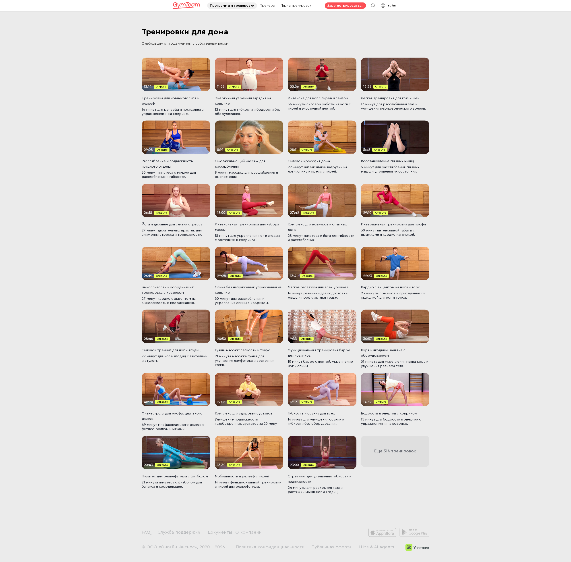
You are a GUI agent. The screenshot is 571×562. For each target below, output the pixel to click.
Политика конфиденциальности (270, 547)
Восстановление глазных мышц (387, 161)
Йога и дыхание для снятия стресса (172, 224)
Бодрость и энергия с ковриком (389, 413)
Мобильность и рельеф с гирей (242, 476)
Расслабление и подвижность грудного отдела (168, 163)
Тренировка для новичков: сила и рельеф (171, 100)
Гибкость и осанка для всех (311, 413)
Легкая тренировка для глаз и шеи (390, 98)
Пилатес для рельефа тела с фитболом (175, 476)
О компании (248, 532)
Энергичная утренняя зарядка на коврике (243, 100)
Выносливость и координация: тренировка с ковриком (168, 289)
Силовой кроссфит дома (309, 161)
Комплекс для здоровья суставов (243, 413)
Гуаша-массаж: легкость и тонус (242, 350)
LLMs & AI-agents (376, 547)
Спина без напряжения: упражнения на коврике (248, 289)
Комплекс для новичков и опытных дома (318, 227)
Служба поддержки (178, 532)
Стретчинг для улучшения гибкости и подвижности (320, 479)
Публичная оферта (331, 547)
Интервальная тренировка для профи (393, 224)
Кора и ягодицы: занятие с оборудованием (383, 352)
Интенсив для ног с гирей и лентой (318, 98)
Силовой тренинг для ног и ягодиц (171, 350)
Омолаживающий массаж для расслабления (240, 163)
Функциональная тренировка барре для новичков (319, 352)
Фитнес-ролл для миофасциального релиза (172, 416)
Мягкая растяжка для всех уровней (318, 287)
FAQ (146, 532)
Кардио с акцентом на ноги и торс (390, 287)
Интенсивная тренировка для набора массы (247, 227)
